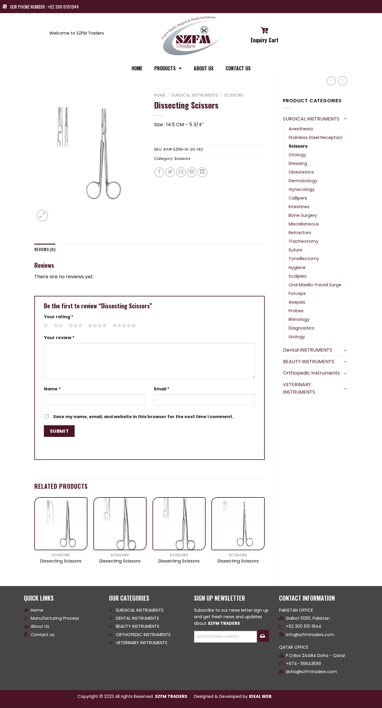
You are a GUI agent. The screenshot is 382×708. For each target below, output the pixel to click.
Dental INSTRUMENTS (307, 350)
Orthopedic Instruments (311, 373)
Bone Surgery (303, 215)
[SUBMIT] (263, 636)
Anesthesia (301, 129)
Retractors (300, 233)
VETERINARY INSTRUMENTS (299, 388)
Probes (296, 311)
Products (165, 68)
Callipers (298, 198)
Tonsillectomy (304, 259)
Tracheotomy (303, 241)
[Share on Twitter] (170, 172)
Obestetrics (301, 172)
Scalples (297, 276)
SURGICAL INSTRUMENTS (311, 118)
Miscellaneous (304, 224)
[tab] (45, 250)
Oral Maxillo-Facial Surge (315, 285)
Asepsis (297, 302)
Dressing (298, 163)
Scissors (298, 146)
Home (159, 95)
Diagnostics (301, 328)
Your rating (58, 317)
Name (52, 389)
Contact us (238, 68)
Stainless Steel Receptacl (315, 137)
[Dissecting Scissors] (60, 523)
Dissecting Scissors (60, 561)
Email (162, 389)
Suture (295, 250)
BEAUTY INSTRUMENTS (308, 361)
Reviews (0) (45, 249)
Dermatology (303, 181)
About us (204, 68)
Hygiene (297, 267)
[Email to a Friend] (181, 172)
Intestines (299, 207)
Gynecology (302, 189)
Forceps (297, 293)
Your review (59, 338)
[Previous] (34, 536)
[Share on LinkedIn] (202, 172)
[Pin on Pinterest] (192, 172)
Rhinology (299, 319)
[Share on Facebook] (159, 172)
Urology (297, 337)
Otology (297, 155)
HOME (137, 68)
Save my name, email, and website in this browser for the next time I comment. (143, 417)
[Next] (264, 536)
